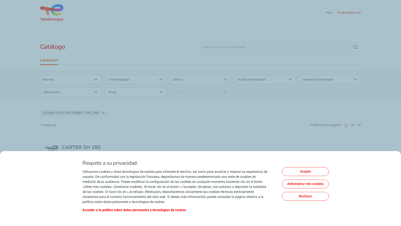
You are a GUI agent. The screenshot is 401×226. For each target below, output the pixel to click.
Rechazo (305, 196)
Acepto (305, 171)
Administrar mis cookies (305, 184)
